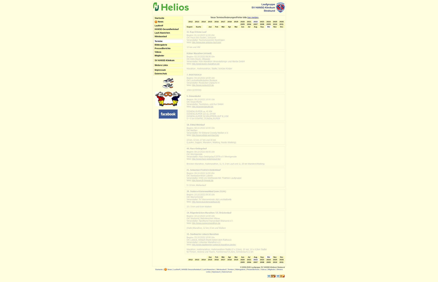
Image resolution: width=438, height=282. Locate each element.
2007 (256, 24)
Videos (158, 52)
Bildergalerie (161, 45)
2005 (243, 24)
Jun (242, 27)
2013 (197, 22)
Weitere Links (161, 65)
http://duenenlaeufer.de (202, 106)
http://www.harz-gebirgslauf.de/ (206, 159)
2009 (269, 24)
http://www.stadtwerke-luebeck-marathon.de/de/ (214, 244)
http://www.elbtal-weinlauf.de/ (205, 135)
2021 (249, 22)
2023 (262, 22)
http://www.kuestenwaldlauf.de (206, 202)
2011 (282, 24)
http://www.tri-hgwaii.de (202, 180)
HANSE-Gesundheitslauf (167, 29)
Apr (229, 27)
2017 (223, 22)
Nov (275, 27)
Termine (159, 41)
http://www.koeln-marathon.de (206, 64)
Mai (236, 27)
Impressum (160, 70)
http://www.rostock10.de (203, 85)
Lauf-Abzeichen (162, 33)
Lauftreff (159, 25)
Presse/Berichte (163, 48)
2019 (236, 22)
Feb (216, 27)
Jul (249, 27)
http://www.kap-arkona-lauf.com (206, 42)
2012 (191, 22)
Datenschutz (161, 73)
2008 (262, 24)
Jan (210, 27)
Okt (268, 27)
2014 (204, 22)
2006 (249, 24)
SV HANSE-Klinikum (165, 60)
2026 (282, 22)
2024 (269, 22)
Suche (198, 27)
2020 (243, 22)
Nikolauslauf (161, 36)
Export (189, 27)
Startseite (159, 18)
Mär (223, 27)
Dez (281, 27)
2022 (256, 22)
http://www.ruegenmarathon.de (206, 223)
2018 (230, 22)
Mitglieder (159, 55)
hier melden (253, 17)
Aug (255, 27)
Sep (262, 27)
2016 (217, 22)
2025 (275, 22)
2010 (275, 24)
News (160, 22)
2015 (210, 22)
